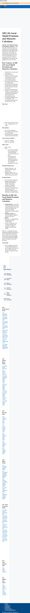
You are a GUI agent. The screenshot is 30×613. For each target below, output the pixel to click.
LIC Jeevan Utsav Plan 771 (4, 586)
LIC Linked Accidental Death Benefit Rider (4, 483)
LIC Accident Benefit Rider (4, 467)
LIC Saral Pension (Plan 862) (4, 444)
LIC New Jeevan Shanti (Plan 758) (4, 428)
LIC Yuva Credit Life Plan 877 (4, 536)
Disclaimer (7, 607)
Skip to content (3, 0)
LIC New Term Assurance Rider (4, 489)
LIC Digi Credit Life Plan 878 (4, 517)
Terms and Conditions (10, 610)
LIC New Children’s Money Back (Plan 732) (4, 379)
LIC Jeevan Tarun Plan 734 (4, 372)
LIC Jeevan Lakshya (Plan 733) (5, 331)
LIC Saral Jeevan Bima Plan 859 (4, 512)
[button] (2, 7)
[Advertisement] (10, 18)
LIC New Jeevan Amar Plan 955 (4, 526)
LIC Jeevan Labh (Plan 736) (5, 327)
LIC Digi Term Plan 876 (4, 521)
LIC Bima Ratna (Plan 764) (4, 402)
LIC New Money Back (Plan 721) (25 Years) (4, 396)
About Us (7, 605)
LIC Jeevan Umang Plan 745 (4, 592)
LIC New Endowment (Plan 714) (5, 336)
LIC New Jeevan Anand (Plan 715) (5, 340)
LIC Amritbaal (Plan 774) (4, 314)
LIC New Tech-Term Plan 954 (4, 531)
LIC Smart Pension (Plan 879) (4, 451)
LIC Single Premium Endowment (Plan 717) (5, 346)
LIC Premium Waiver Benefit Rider (4, 496)
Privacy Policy (8, 608)
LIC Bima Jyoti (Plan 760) (4, 318)
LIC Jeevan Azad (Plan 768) (5, 323)
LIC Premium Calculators (10, 3)
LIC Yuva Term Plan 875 (4, 540)
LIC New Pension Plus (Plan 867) (4, 436)
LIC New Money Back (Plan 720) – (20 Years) (4, 388)
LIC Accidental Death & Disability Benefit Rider (4, 474)
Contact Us (7, 606)
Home (6, 603)
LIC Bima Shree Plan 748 (4, 367)
